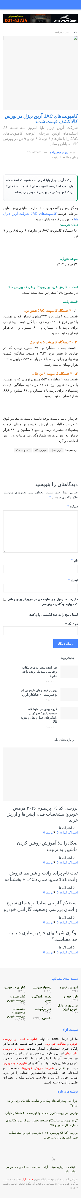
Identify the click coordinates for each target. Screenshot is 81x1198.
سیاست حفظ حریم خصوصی (23, 1167)
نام (74, 560)
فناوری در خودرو (14, 987)
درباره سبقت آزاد (54, 1167)
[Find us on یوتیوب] (74, 1159)
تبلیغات (72, 1167)
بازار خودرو (71, 996)
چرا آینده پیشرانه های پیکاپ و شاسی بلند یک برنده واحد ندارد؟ (39, 672)
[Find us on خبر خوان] (46, 1159)
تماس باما (70, 1171)
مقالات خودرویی (55, 1043)
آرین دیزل (56, 450)
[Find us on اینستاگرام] (69, 1159)
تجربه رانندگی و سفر (41, 998)
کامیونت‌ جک (23, 450)
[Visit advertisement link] (40, 22)
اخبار (63, 1068)
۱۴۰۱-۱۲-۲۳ (34, 152)
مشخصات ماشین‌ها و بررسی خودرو (16, 1012)
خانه (75, 31)
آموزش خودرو (69, 987)
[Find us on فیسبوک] (59, 1159)
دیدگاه (72, 506)
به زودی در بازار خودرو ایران (67, 1007)
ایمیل (73, 580)
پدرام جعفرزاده (59, 152)
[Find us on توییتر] (54, 1159)
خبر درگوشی (62, 31)
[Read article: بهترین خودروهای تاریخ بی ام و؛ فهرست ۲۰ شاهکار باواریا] (69, 694)
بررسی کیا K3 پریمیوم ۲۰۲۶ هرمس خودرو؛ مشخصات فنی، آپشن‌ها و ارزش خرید (42, 814)
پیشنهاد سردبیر (42, 987)
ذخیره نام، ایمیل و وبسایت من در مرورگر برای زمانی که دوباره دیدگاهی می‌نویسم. (43, 601)
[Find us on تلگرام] (64, 1159)
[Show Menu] (74, 4)
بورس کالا (40, 450)
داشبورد (46, 1018)
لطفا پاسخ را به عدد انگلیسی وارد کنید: (53, 614)
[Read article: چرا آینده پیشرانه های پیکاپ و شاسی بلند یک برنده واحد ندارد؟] (69, 672)
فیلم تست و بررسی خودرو (16, 998)
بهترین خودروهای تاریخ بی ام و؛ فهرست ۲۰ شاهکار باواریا (41, 1113)
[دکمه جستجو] (7, 4)
